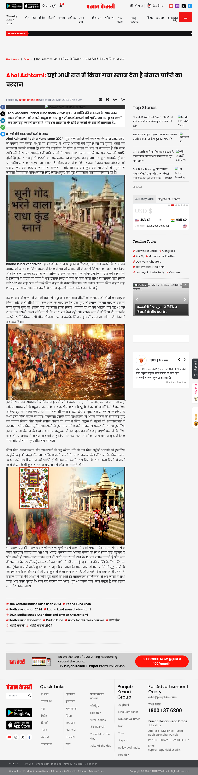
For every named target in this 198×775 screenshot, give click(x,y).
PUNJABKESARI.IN (158, 771)
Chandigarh (42, 763)
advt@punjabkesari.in (162, 697)
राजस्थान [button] (172, 18)
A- (115, 99)
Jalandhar (91, 763)
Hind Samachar (128, 712)
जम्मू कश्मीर (134, 20)
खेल (68, 744)
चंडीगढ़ (45, 737)
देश (43, 709)
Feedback (28, 771)
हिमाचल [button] (97, 18)
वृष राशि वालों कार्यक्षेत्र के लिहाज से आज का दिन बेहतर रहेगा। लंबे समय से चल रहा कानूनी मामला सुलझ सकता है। (161, 373)
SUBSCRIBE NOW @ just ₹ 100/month (162, 661)
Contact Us (15, 771)
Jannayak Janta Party (149, 272)
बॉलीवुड (94, 706)
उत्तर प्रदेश (81, 20)
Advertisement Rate (47, 771)
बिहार (150, 18)
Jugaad (123, 740)
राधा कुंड (112, 620)
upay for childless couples (84, 620)
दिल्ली (51, 18)
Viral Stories (98, 720)
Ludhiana (56, 763)
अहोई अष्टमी (15, 625)
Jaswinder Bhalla (145, 251)
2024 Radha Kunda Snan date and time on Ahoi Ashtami (47, 615)
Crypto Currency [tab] (169, 199)
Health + (95, 713)
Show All (137, 186)
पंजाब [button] (61, 18)
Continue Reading (176, 382)
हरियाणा (70, 701)
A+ (122, 99)
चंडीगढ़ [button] (72, 18)
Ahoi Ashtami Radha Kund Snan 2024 (33, 604)
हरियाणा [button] (109, 18)
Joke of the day (100, 746)
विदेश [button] (42, 18)
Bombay (67, 763)
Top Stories (145, 107)
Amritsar (78, 763)
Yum (121, 733)
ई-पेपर (44, 694)
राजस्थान (71, 730)
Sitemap (82, 771)
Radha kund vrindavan (23, 620)
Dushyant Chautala (147, 262)
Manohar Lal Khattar (160, 256)
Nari (120, 726)
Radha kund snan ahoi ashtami (67, 609)
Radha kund (53, 620)
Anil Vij (138, 256)
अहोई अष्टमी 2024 (39, 625)
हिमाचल (70, 694)
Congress (167, 251)
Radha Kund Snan (77, 604)
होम (27, 18)
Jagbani (123, 705)
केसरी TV (46, 701)
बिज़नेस (70, 737)
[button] (137, 299)
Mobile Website (68, 771)
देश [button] (34, 18)
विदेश (44, 716)
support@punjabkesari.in (164, 750)
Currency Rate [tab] (144, 199)
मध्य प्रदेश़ (120, 20)
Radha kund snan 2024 (24, 609)
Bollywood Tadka (129, 748)
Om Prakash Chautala (149, 267)
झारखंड (160, 18)
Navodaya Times (129, 719)
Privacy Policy (96, 771)
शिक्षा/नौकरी (97, 727)
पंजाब (44, 730)
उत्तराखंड (70, 723)
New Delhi (29, 763)
